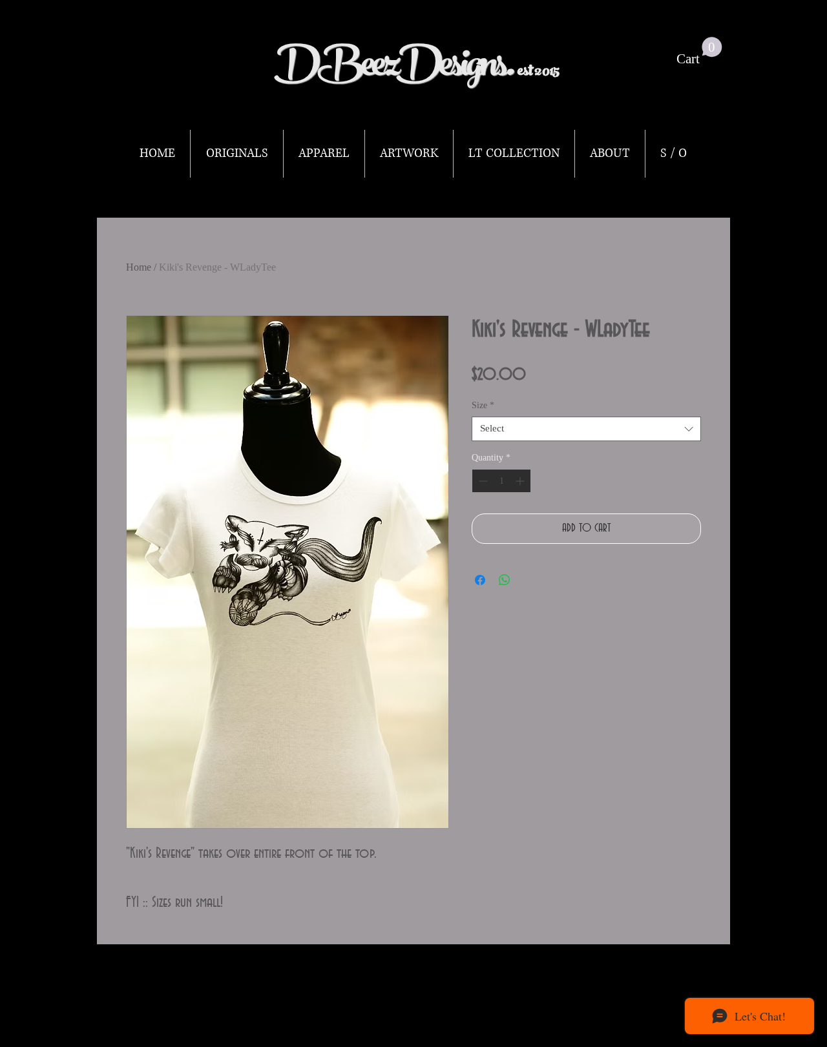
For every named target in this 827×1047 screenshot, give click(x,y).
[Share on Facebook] (480, 580)
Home (138, 267)
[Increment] (521, 481)
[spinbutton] (501, 481)
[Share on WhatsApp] (504, 580)
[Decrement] (482, 481)
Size (483, 405)
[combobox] (586, 429)
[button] (699, 52)
